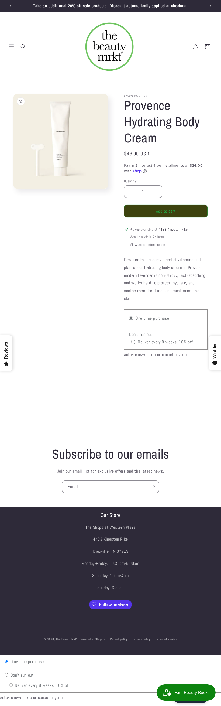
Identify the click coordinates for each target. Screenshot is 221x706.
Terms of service (166, 639)
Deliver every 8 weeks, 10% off (41, 685)
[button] (11, 47)
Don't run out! (22, 675)
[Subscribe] (153, 486)
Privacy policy (141, 639)
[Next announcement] (210, 6)
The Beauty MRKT (67, 639)
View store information (147, 244)
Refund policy (118, 639)
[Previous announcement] (10, 6)
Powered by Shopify (92, 639)
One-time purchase (26, 661)
